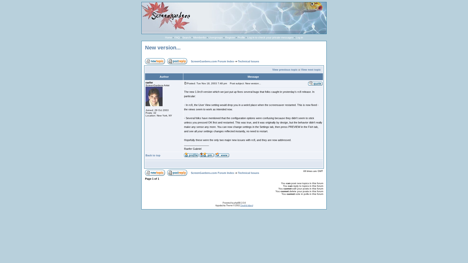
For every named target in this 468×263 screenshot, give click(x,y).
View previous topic (285, 69)
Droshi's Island (246, 205)
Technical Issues (248, 61)
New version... (163, 48)
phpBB (237, 202)
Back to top (153, 155)
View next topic (311, 69)
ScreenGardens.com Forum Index (212, 61)
